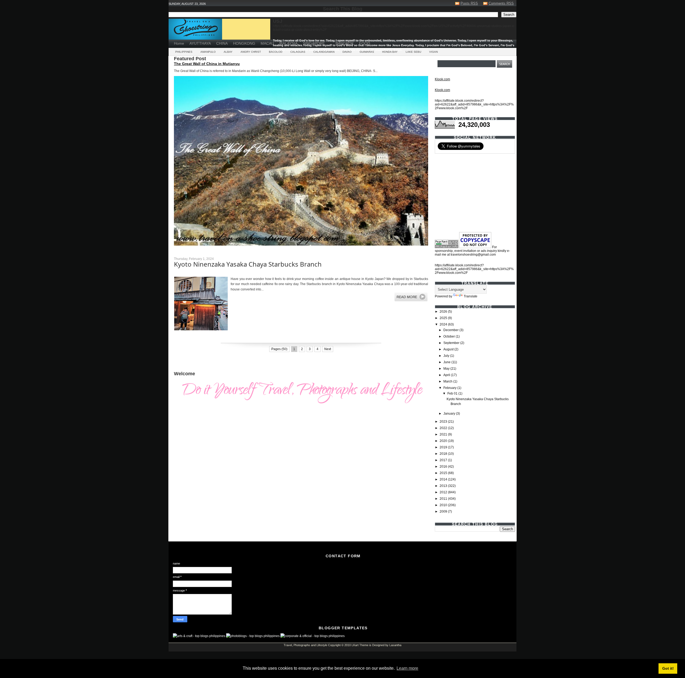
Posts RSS (469, 3)
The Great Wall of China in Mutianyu (207, 64)
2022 (444, 428)
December (451, 330)
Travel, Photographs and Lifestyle (305, 645)
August (448, 349)
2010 (444, 505)
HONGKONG (244, 43)
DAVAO (347, 51)
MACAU (267, 43)
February (450, 388)
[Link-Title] (330, 41)
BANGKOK (345, 43)
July (446, 356)
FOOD (364, 43)
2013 (444, 486)
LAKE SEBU (413, 51)
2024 (444, 324)
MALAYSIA (288, 43)
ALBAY (228, 51)
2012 (444, 492)
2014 (444, 479)
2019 (444, 447)
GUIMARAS (367, 51)
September (451, 343)
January (449, 413)
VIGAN (433, 51)
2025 (444, 318)
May (446, 368)
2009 (444, 511)
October (449, 336)
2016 (444, 466)
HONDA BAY (390, 51)
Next (327, 349)
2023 (444, 421)
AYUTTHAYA (200, 43)
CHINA (222, 43)
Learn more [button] (407, 668)
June (447, 362)
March (448, 381)
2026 (444, 311)
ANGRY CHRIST (251, 51)
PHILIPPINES (183, 51)
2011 (444, 499)
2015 (444, 473)
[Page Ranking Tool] (446, 247)
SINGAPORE (314, 43)
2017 (444, 460)
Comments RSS (501, 3)
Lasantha (395, 645)
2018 (444, 454)
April (447, 375)
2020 (444, 441)
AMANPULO (208, 51)
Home (179, 43)
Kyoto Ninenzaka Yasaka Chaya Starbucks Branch (248, 264)
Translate (470, 296)
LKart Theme (360, 645)
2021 (444, 434)
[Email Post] (174, 338)
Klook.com (442, 79)
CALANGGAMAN (323, 51)
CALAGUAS (297, 51)
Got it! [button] (668, 668)
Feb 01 (452, 393)
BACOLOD (275, 51)
